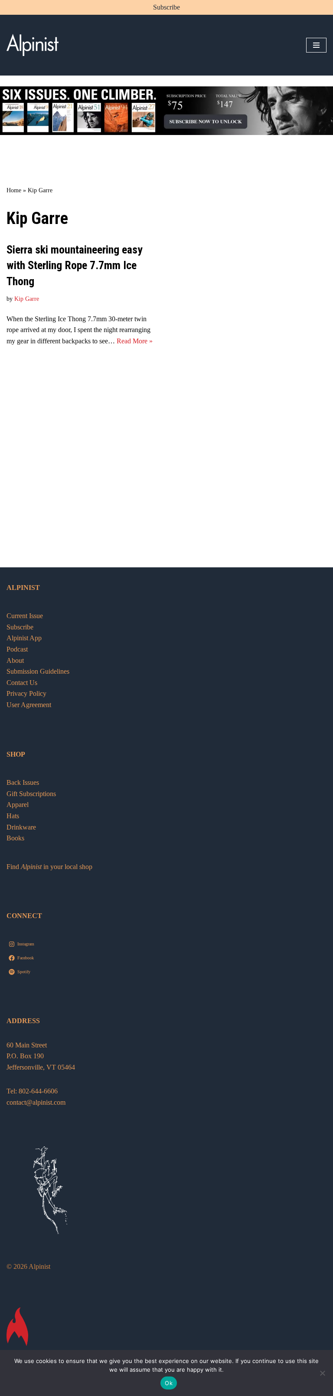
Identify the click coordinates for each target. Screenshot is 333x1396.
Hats (13, 816)
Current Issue (25, 615)
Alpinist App (25, 638)
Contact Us (22, 682)
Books (15, 838)
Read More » (135, 341)
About (15, 660)
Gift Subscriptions (31, 793)
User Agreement (29, 704)
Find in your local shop (49, 866)
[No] (322, 1373)
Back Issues (23, 782)
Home (14, 190)
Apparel (18, 804)
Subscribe (166, 7)
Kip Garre (26, 298)
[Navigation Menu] (316, 45)
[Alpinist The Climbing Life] (33, 45)
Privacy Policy (26, 693)
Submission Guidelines (38, 671)
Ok (169, 1383)
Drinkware (21, 827)
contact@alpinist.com (36, 1102)
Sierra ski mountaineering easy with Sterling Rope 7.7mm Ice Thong (75, 265)
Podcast (17, 649)
